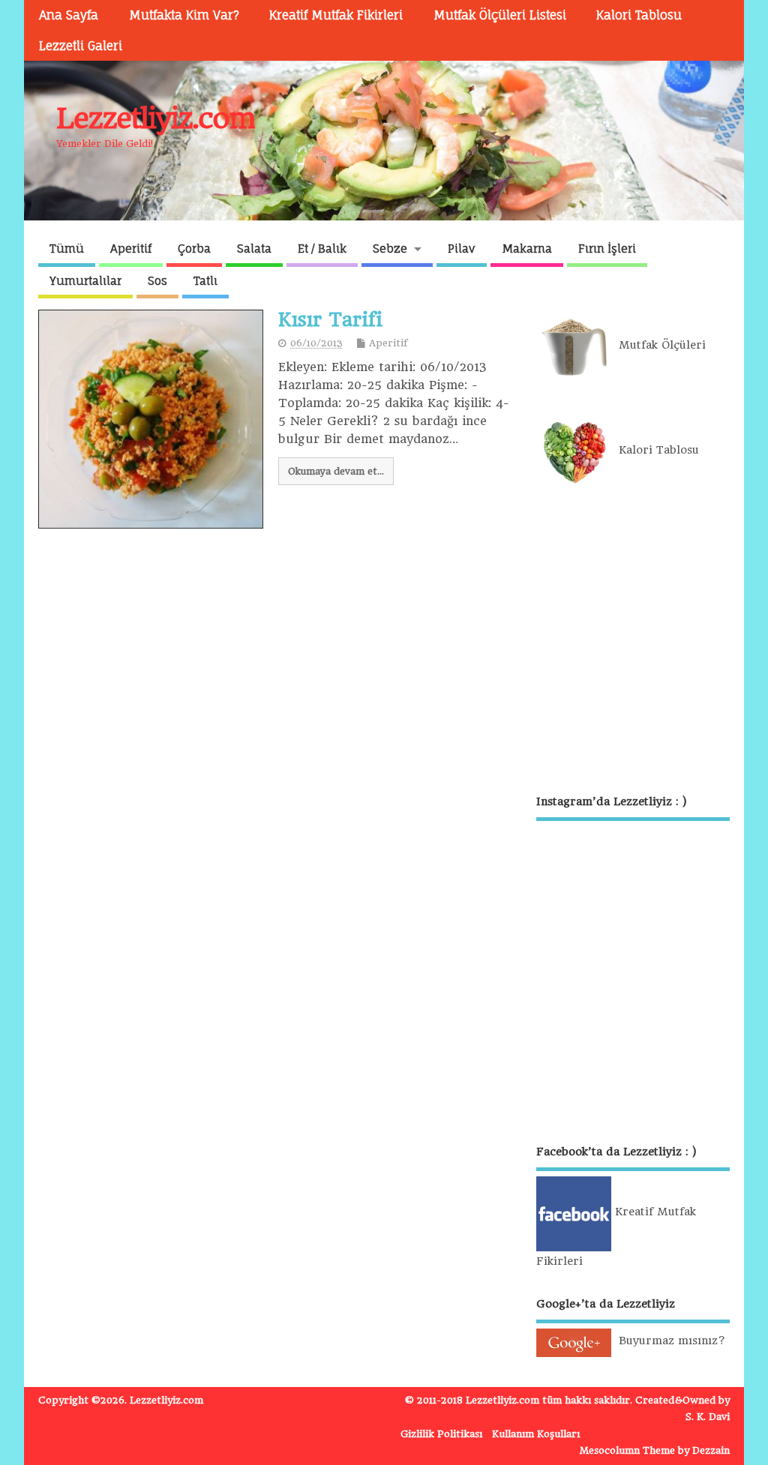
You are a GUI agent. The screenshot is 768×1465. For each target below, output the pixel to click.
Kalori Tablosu (639, 14)
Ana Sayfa (68, 14)
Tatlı (206, 281)
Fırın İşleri (607, 248)
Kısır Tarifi (330, 319)
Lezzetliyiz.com (155, 118)
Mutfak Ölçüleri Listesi (500, 14)
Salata (254, 248)
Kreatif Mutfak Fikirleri (336, 14)
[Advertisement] (633, 641)
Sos (157, 281)
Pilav (462, 248)
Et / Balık (322, 248)
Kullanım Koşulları (536, 1434)
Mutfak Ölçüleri (658, 345)
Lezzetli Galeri (80, 45)
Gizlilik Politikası (441, 1434)
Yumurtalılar (86, 281)
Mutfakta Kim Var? (184, 14)
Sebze (390, 248)
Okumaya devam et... (336, 471)
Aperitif (131, 248)
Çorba (194, 248)
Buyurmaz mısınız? (668, 1341)
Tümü (67, 248)
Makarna (527, 248)
